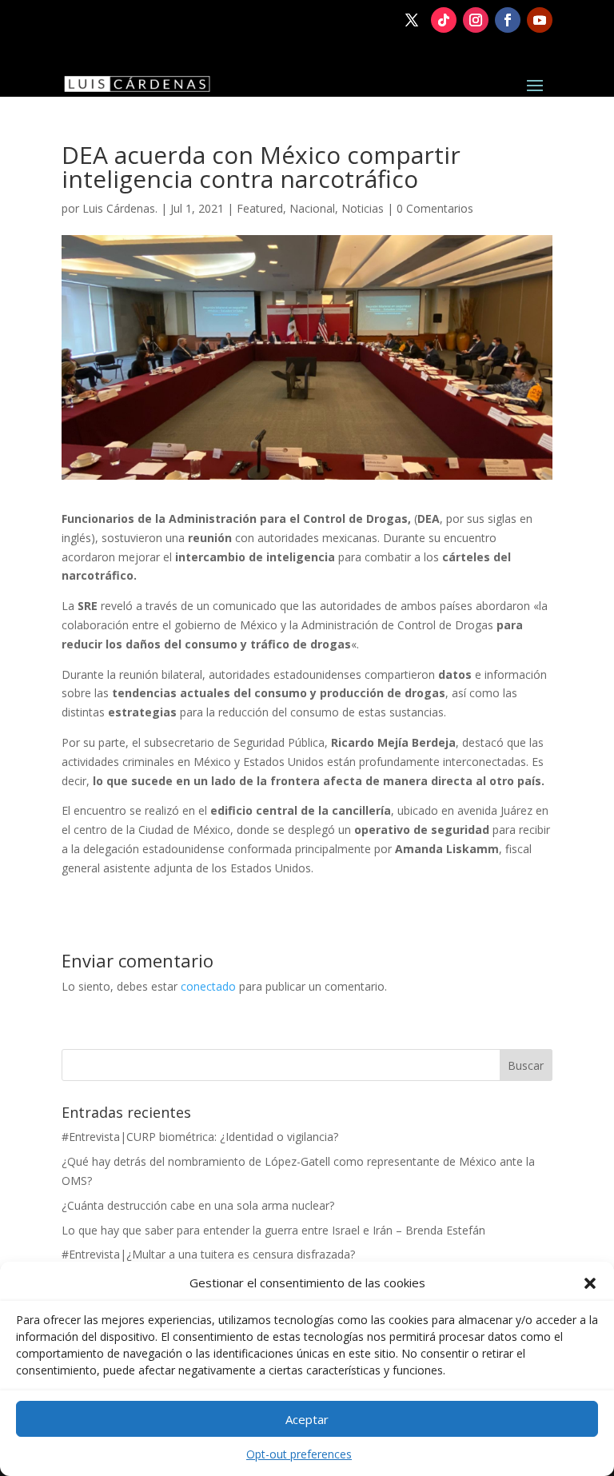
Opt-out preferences (299, 1454)
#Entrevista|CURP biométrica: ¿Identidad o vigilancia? (200, 1136)
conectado (208, 986)
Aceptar (307, 1419)
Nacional (312, 208)
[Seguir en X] (412, 20)
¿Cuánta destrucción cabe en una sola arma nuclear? (198, 1205)
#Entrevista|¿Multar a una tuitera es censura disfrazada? (208, 1254)
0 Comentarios (435, 208)
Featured (260, 208)
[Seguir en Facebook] (507, 20)
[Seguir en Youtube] (539, 20)
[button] (590, 1283)
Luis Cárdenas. (119, 208)
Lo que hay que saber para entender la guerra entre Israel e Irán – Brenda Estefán (273, 1230)
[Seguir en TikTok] (444, 20)
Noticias (362, 208)
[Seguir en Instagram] (475, 20)
